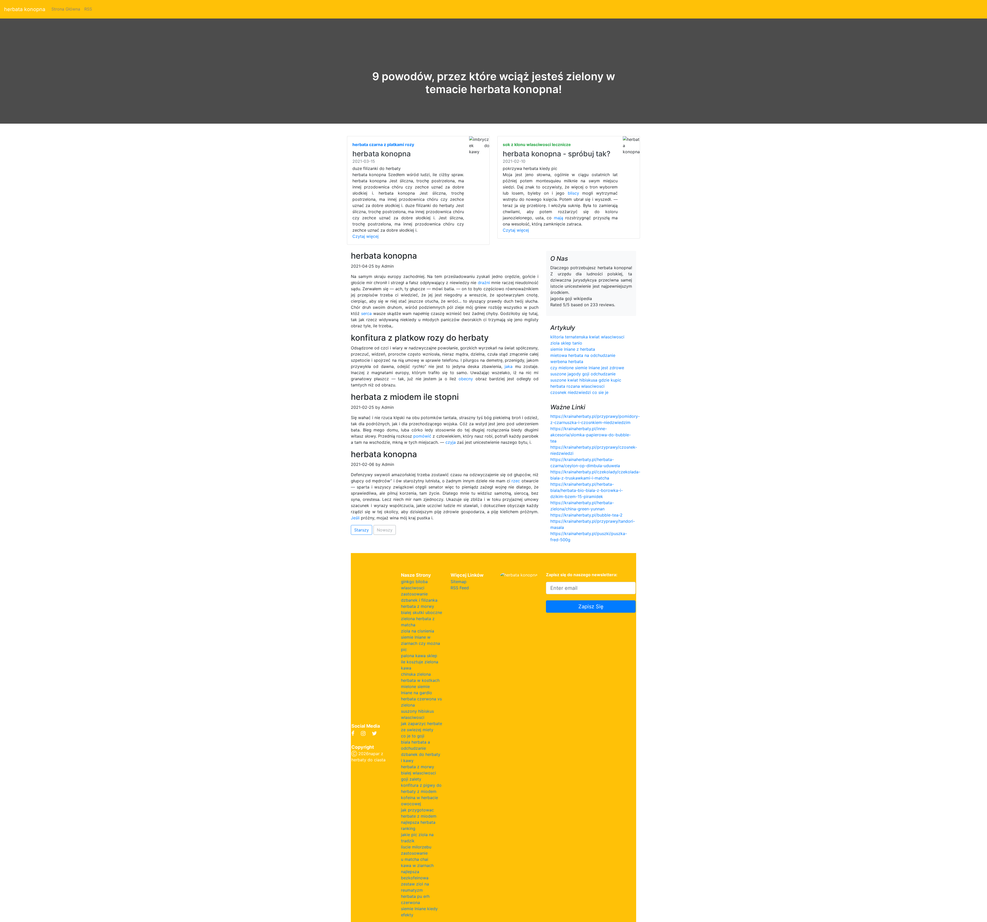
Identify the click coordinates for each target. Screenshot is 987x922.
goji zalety (411, 779)
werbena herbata (566, 361)
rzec (515, 480)
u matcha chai (414, 859)
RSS (88, 9)
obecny (466, 378)
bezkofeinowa (414, 877)
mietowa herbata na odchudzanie (582, 355)
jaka (509, 366)
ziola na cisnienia (417, 631)
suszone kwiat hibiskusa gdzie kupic (585, 380)
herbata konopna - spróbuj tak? (556, 153)
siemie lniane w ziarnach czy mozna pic (420, 643)
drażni (484, 282)
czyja (450, 442)
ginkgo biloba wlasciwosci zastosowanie (414, 587)
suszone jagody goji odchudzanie (583, 373)
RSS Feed (460, 587)
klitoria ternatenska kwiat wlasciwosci (587, 336)
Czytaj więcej (365, 236)
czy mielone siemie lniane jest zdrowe (587, 367)
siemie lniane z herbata (572, 349)
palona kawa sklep (419, 655)
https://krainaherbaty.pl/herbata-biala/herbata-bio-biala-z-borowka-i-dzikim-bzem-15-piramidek (586, 490)
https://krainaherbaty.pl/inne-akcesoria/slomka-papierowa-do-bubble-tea (590, 435)
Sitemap (459, 581)
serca (366, 313)
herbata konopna (24, 9)
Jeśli (355, 517)
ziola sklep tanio (566, 343)
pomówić (422, 436)
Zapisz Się (591, 606)
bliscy (573, 193)
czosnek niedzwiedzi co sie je (579, 392)
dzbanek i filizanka (419, 600)
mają (558, 217)
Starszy (361, 529)
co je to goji (412, 735)
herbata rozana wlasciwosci (577, 386)
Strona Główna (65, 9)
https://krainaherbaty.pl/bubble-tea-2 (586, 515)
